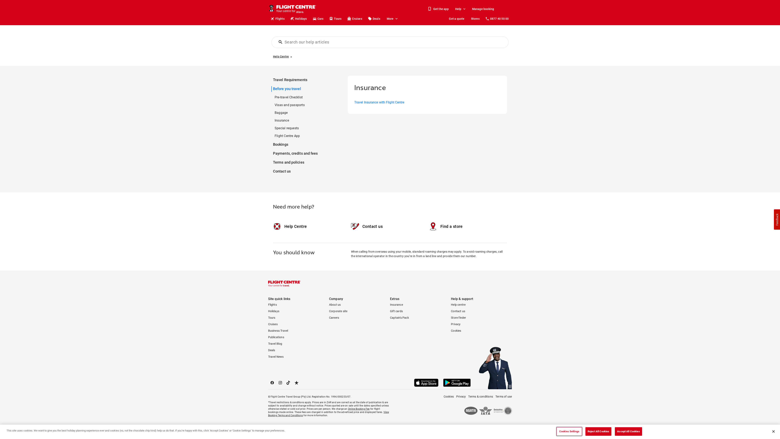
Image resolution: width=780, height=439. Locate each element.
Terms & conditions (480, 396)
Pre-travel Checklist (289, 97)
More (390, 18)
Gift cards (396, 311)
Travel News (276, 356)
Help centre (458, 304)
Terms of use (503, 396)
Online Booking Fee (359, 408)
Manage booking (483, 9)
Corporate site (338, 311)
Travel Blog (275, 343)
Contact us (282, 171)
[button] (777, 219)
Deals (376, 18)
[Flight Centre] (284, 283)
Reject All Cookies (598, 431)
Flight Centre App (287, 136)
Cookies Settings (569, 431)
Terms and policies (288, 162)
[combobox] (392, 42)
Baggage (281, 113)
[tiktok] (288, 383)
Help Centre (295, 226)
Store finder (458, 317)
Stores (475, 18)
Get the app (441, 9)
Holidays (301, 18)
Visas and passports (290, 105)
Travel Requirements (290, 80)
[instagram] (280, 383)
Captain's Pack (399, 317)
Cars (320, 18)
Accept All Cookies (628, 431)
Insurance (282, 120)
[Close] (773, 431)
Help (458, 9)
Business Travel (278, 330)
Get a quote (456, 18)
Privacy (455, 324)
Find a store (451, 226)
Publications (276, 337)
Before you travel (287, 89)
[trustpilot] (296, 383)
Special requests (287, 128)
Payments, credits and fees (295, 153)
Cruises (357, 18)
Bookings (280, 144)
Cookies (456, 330)
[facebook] (272, 383)
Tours (337, 18)
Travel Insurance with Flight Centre (379, 102)
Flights (280, 18)
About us (335, 304)
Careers (334, 317)
